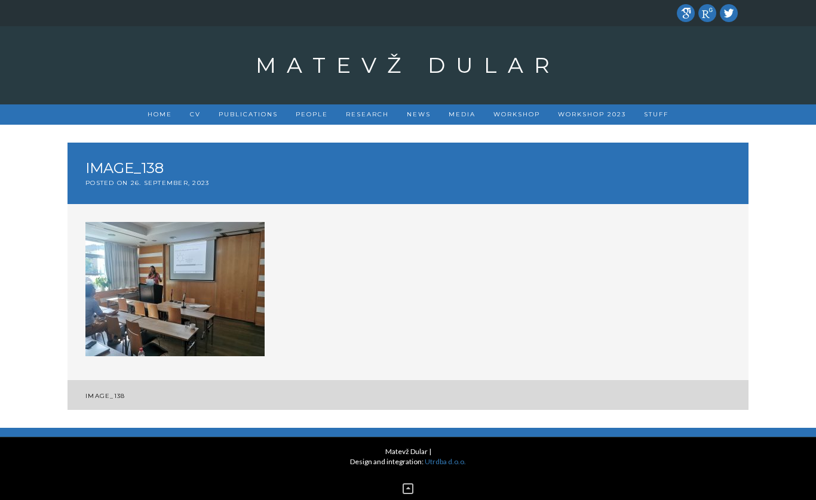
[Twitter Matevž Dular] (729, 12)
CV (195, 114)
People (312, 114)
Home (160, 114)
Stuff (656, 114)
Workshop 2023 (592, 114)
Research (367, 114)
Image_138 (105, 396)
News (419, 114)
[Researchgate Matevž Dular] (707, 12)
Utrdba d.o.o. (445, 461)
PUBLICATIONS (248, 114)
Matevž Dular (408, 65)
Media (462, 114)
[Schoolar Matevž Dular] (686, 12)
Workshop (516, 114)
